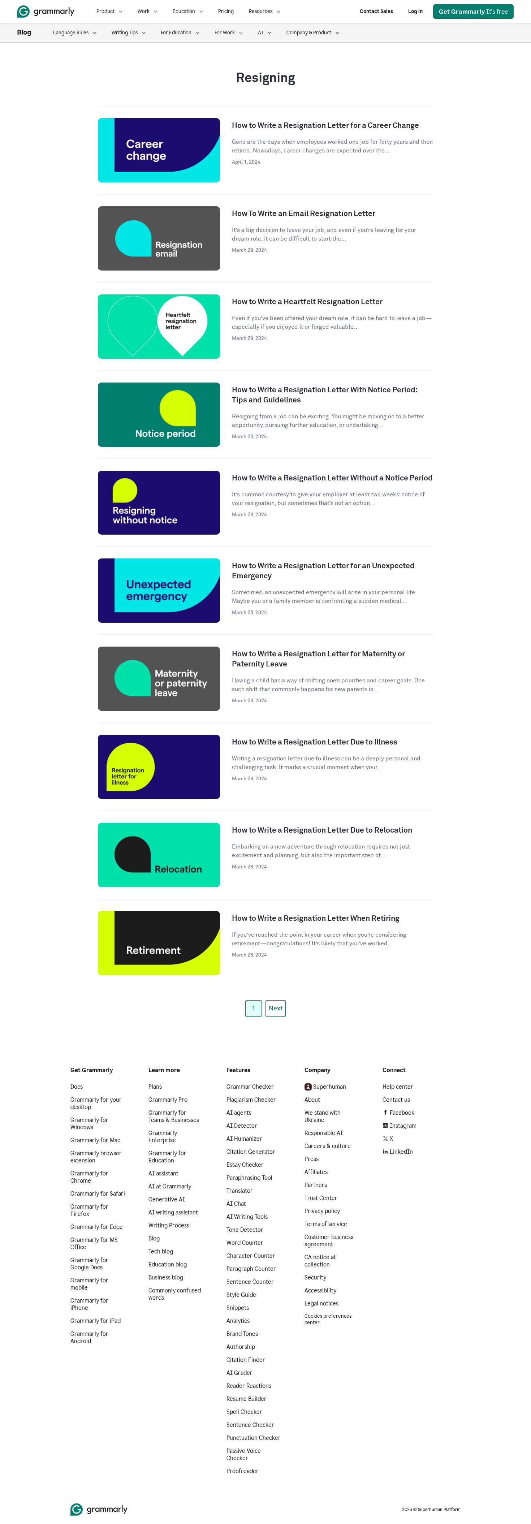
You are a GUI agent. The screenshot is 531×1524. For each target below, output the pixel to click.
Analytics (238, 1320)
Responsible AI (324, 1133)
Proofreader (242, 1471)
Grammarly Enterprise (162, 1137)
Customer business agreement (329, 1241)
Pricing (226, 11)
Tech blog (160, 1251)
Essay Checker (245, 1164)
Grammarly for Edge (96, 1226)
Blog (154, 1238)
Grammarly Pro (167, 1099)
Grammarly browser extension (96, 1157)
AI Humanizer (244, 1138)
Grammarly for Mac (95, 1140)
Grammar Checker (250, 1086)
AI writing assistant (173, 1212)
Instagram (403, 1125)
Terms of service (326, 1224)
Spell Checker (244, 1411)
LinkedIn (401, 1151)
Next (276, 1008)
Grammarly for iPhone (89, 1304)
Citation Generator (250, 1151)
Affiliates (316, 1172)
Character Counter (250, 1255)
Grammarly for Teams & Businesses (173, 1116)
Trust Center (321, 1198)
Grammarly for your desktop (96, 1103)
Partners (316, 1185)
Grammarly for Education (167, 1157)
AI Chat (236, 1203)
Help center (398, 1086)
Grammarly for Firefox (89, 1210)
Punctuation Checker (253, 1437)
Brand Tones (242, 1333)
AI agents (238, 1112)
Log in (415, 11)
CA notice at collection (320, 1261)
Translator (239, 1190)
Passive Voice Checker (243, 1454)
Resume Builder (246, 1398)
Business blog (165, 1277)
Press (312, 1159)
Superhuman (329, 1086)
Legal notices (321, 1303)
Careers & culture (328, 1146)
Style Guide (241, 1294)
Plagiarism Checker (251, 1099)
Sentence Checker (250, 1424)
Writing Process (168, 1225)
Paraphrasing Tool (249, 1177)
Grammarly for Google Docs (89, 1264)
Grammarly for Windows (89, 1124)
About (312, 1099)
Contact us (396, 1099)
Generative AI (166, 1199)
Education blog (167, 1264)
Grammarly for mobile (89, 1284)
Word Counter (244, 1242)
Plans (155, 1086)
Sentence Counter (250, 1281)
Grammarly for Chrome (89, 1177)
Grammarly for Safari (97, 1193)
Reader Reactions (248, 1385)
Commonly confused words (174, 1294)
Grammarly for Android (89, 1337)
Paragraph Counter (251, 1268)
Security (315, 1277)
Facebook (402, 1112)
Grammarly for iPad (95, 1320)
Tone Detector (244, 1229)
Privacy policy (322, 1211)
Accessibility (320, 1290)
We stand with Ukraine (323, 1116)
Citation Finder (245, 1359)
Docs (76, 1086)
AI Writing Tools (247, 1216)
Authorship (240, 1346)
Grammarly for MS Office (94, 1243)
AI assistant (163, 1173)
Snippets (237, 1307)
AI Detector (241, 1125)
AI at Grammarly (169, 1186)
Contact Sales (376, 11)
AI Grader (239, 1372)
